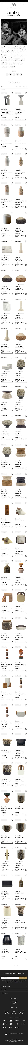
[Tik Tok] (12, 1012)
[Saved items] (23, 4)
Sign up (23, 978)
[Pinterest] (14, 74)
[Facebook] (7, 74)
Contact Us (24, 1)
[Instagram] (5, 1012)
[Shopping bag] (26, 4)
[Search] (20, 4)
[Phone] (12, 1002)
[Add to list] (12, 93)
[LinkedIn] (15, 1012)
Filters (4, 87)
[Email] (21, 74)
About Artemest (5, 1)
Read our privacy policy (19, 981)
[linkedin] (10, 74)
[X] (17, 74)
